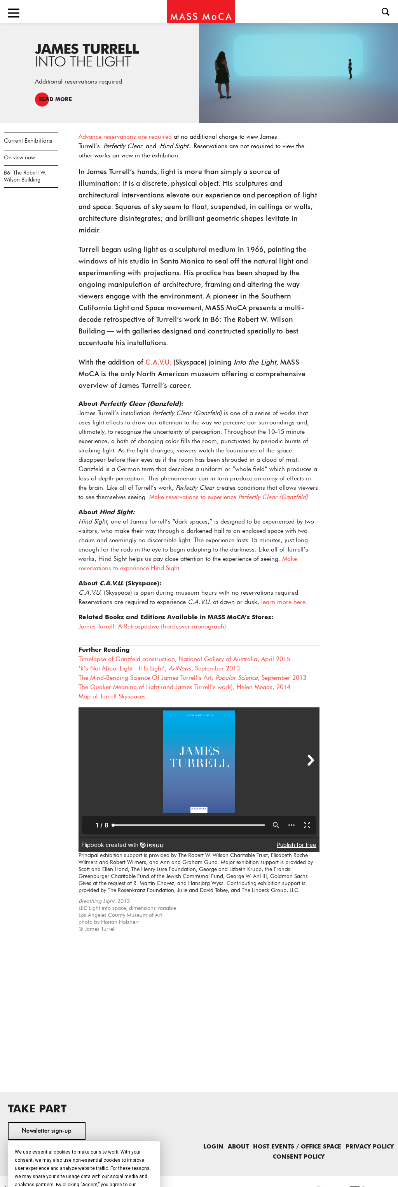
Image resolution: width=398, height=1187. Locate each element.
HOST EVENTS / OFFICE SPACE (297, 1147)
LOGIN (213, 1147)
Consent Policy (299, 1157)
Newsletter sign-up (47, 1131)
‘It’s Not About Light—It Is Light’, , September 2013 (159, 669)
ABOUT (238, 1147)
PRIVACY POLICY (370, 1147)
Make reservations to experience (228, 497)
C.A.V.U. (158, 362)
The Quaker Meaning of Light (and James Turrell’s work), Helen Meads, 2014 (184, 687)
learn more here (283, 602)
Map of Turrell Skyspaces (112, 697)
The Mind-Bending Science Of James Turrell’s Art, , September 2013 (192, 678)
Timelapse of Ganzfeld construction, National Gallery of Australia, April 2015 (184, 659)
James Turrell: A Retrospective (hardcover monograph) (152, 627)
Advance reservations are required (125, 137)
